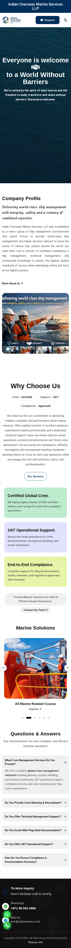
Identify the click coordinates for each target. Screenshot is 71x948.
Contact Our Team (34, 610)
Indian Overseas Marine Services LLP (35, 6)
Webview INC (35, 942)
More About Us (11, 283)
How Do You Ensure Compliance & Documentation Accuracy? (26, 859)
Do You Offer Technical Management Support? (33, 816)
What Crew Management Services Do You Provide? (30, 762)
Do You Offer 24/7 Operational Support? (29, 844)
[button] (4, 668)
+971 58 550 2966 (23, 908)
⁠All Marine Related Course (35, 704)
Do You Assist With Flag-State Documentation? (33, 830)
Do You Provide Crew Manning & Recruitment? (33, 802)
